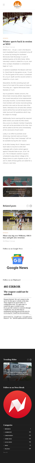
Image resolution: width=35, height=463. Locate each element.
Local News (18, 442)
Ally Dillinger (6, 47)
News (18, 445)
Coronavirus (18, 435)
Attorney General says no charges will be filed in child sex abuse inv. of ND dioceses (15, 193)
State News (20, 189)
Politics (18, 448)
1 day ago (8, 376)
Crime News (18, 438)
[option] (17, 225)
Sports (5, 38)
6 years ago (12, 47)
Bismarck (18, 429)
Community (14, 179)
